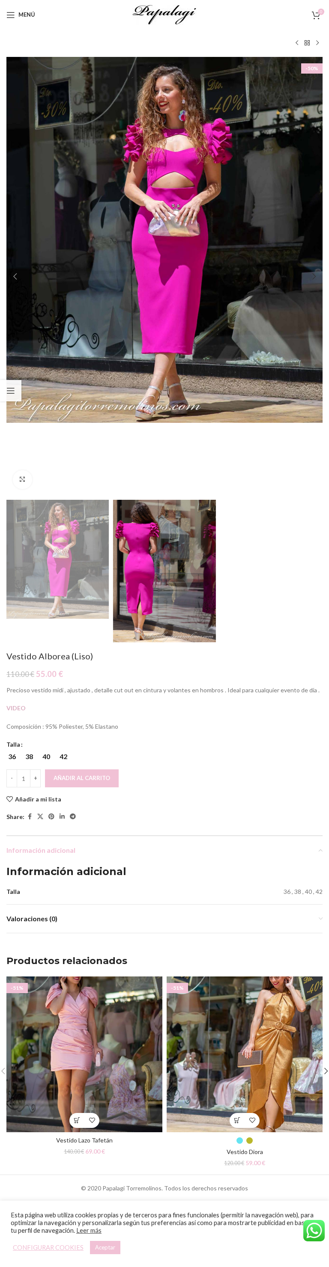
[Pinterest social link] (51, 816)
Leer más (89, 1230)
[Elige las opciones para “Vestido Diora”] (237, 1120)
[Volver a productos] (307, 43)
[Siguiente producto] (317, 43)
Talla (13, 744)
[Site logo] (164, 14)
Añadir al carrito (82, 777)
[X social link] (40, 816)
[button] (15, 276)
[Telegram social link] (72, 816)
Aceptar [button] (105, 1247)
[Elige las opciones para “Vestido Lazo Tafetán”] (76, 1120)
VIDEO (16, 708)
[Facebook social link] (29, 816)
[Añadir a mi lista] (91, 1120)
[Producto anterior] (297, 43)
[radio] (11, 756)
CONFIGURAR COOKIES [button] (48, 1247)
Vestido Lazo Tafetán (84, 1140)
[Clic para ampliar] (22, 480)
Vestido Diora (245, 1151)
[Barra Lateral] (10, 390)
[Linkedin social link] (62, 816)
